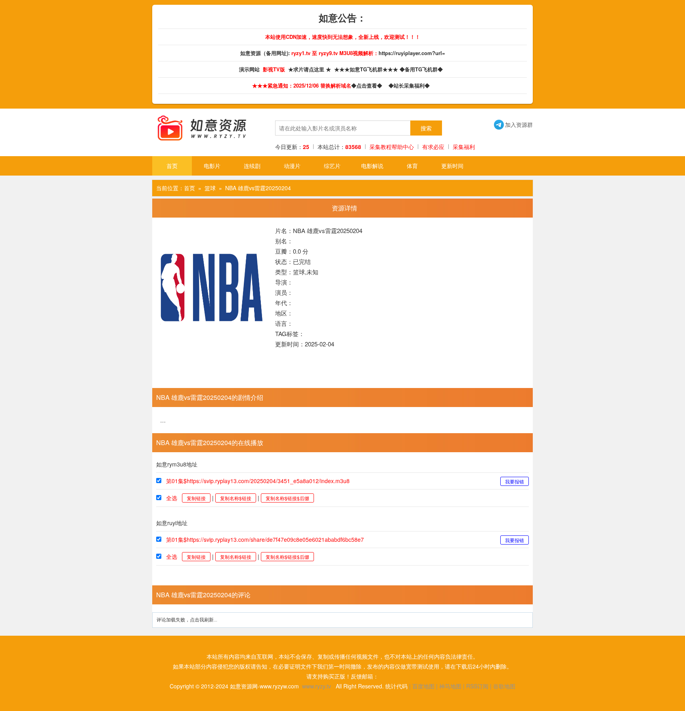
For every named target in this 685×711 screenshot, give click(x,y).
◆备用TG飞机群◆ (423, 69)
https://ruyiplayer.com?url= (412, 53)
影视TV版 (275, 69)
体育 (412, 166)
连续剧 (252, 166)
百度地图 (423, 686)
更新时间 (452, 166)
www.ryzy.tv (316, 686)
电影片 (212, 166)
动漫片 (292, 166)
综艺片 (332, 166)
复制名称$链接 (235, 498)
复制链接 (196, 498)
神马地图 (450, 686)
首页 (172, 166)
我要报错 (514, 481)
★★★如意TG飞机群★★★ (367, 69)
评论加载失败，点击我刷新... (187, 620)
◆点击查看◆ (368, 85)
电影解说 (372, 166)
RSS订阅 (477, 686)
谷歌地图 (504, 686)
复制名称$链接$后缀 (287, 498)
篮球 (210, 188)
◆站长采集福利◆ (410, 85)
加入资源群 (513, 124)
